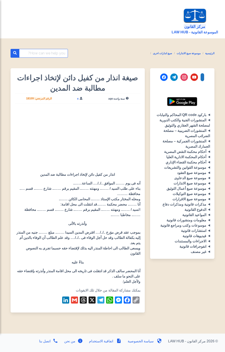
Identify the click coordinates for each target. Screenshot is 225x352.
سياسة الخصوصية (140, 341)
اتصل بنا (45, 341)
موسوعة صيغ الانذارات (189, 53)
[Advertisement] (77, 139)
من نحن (69, 341)
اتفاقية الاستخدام (101, 341)
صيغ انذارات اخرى (162, 53)
